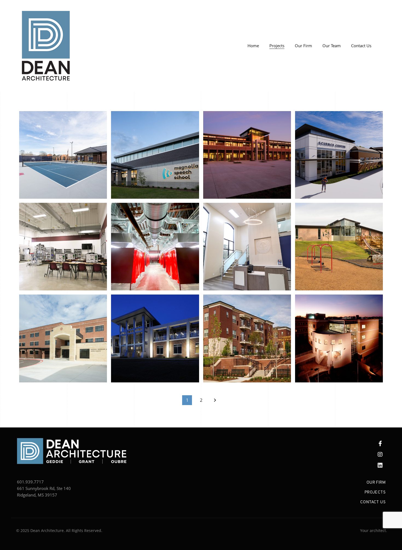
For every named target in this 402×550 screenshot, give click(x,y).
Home (253, 45)
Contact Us (361, 45)
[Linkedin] (380, 465)
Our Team (331, 45)
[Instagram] (380, 454)
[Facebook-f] (380, 443)
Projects (276, 45)
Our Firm (303, 45)
